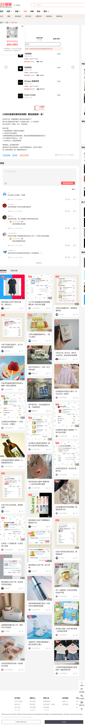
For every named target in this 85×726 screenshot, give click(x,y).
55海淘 (6, 5)
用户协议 (17, 707)
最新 (8, 16)
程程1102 (10, 216)
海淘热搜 (65, 704)
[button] (17, 5)
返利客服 (33, 707)
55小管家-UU (11, 250)
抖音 (16, 155)
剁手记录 (28, 16)
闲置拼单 (38, 16)
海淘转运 (49, 16)
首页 (1, 22)
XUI (9, 192)
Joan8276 (10, 204)
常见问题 (33, 701)
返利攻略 (7, 155)
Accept (64, 722)
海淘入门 (65, 701)
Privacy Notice (27, 717)
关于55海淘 (18, 701)
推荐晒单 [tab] (3, 271)
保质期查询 (46, 701)
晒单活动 (59, 16)
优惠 (8, 11)
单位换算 (46, 707)
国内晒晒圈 (25, 155)
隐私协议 (17, 704)
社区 (1, 16)
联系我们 (33, 704)
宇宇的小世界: (16, 221)
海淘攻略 (18, 16)
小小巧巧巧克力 (12, 233)
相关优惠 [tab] (14, 271)
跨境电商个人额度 (49, 704)
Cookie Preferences (21, 722)
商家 (16, 11)
